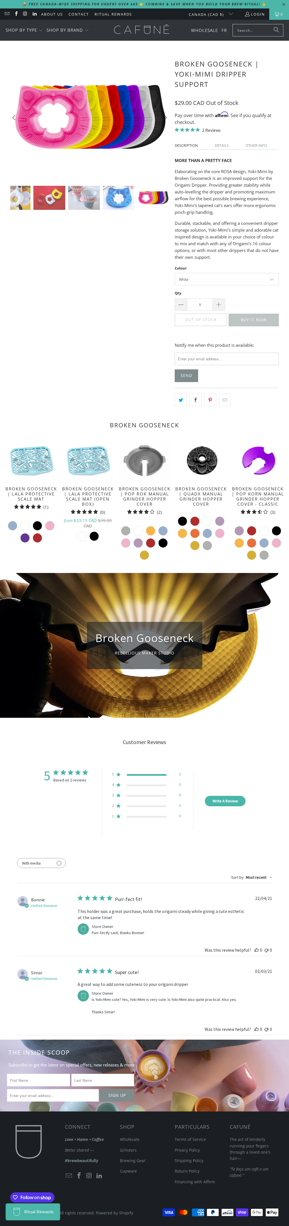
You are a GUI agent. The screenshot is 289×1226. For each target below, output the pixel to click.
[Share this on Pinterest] (210, 400)
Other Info (256, 145)
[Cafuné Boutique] (141, 30)
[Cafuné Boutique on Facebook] (15, 14)
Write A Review (225, 800)
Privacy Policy (187, 1150)
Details (222, 145)
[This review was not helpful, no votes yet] (266, 950)
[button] (24, 30)
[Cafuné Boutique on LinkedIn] (34, 14)
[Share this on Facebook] (195, 400)
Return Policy (187, 1171)
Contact (79, 14)
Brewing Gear (133, 1160)
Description (186, 145)
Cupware (128, 1171)
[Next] (164, 117)
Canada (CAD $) (207, 14)
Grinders (128, 1150)
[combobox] (251, 877)
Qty (178, 293)
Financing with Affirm (195, 1181)
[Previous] (14, 117)
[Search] (276, 30)
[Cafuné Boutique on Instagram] (25, 14)
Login (258, 14)
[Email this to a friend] (225, 400)
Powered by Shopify (114, 1213)
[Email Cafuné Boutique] (6, 14)
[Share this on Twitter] (181, 400)
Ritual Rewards (113, 14)
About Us (52, 14)
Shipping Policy (189, 1160)
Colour (181, 268)
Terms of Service (190, 1139)
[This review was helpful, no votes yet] (257, 950)
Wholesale (129, 1139)
